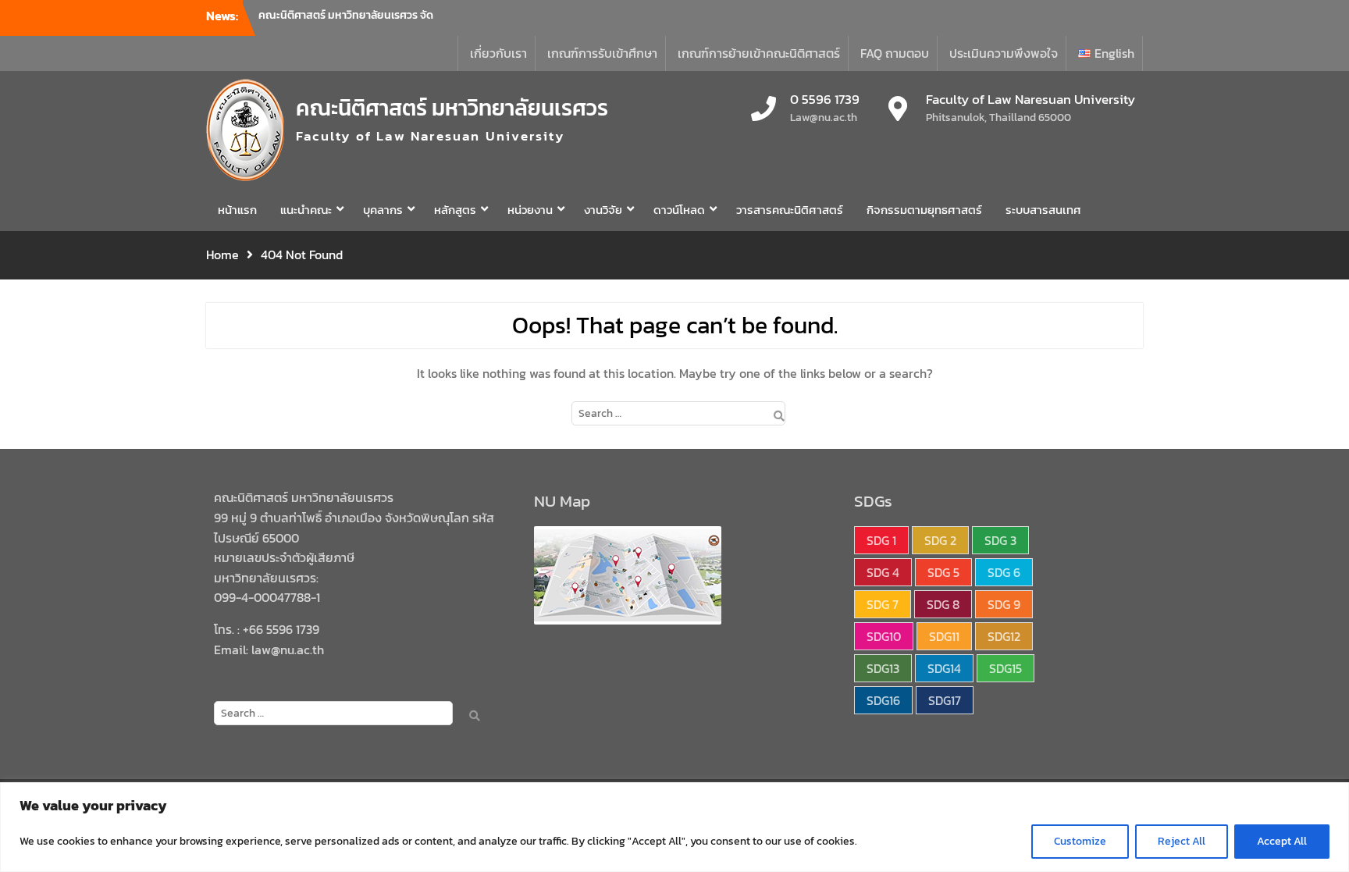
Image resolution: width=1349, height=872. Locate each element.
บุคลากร (383, 210)
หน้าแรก (237, 210)
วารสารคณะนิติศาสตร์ (789, 210)
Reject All (1181, 841)
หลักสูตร (455, 210)
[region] (674, 827)
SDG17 (944, 700)
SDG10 (884, 636)
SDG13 (883, 668)
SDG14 (944, 668)
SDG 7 (883, 604)
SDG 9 (1004, 604)
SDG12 (1004, 636)
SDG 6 (1004, 572)
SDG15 (1005, 668)
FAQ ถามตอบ (894, 53)
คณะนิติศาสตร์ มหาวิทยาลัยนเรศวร (452, 107)
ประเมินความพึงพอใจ (1003, 53)
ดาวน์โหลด (679, 210)
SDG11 (944, 636)
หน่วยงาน (530, 210)
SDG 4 (883, 572)
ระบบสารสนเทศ (1043, 210)
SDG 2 (940, 540)
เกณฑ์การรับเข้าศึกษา (602, 53)
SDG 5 (943, 572)
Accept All (1282, 841)
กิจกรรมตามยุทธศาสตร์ (924, 210)
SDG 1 (881, 540)
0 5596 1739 (825, 100)
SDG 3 (1000, 540)
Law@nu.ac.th (823, 117)
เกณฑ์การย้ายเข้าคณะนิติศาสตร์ (759, 53)
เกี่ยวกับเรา (498, 53)
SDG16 (883, 700)
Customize (1080, 841)
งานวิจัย (603, 210)
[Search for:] (674, 412)
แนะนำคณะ (306, 210)
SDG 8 (943, 604)
